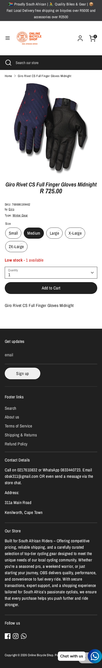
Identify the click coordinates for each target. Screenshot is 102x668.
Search (10, 408)
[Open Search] (8, 63)
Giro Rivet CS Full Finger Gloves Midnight (44, 76)
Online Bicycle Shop (40, 655)
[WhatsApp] (24, 636)
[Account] (80, 37)
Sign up (22, 373)
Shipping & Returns (21, 435)
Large (54, 233)
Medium (33, 233)
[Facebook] (7, 636)
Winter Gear (20, 215)
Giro (11, 209)
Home (8, 76)
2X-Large (16, 247)
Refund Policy (16, 444)
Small (13, 233)
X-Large (75, 233)
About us (12, 417)
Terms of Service (18, 426)
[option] (51, 128)
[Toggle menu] (7, 38)
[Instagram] (16, 636)
